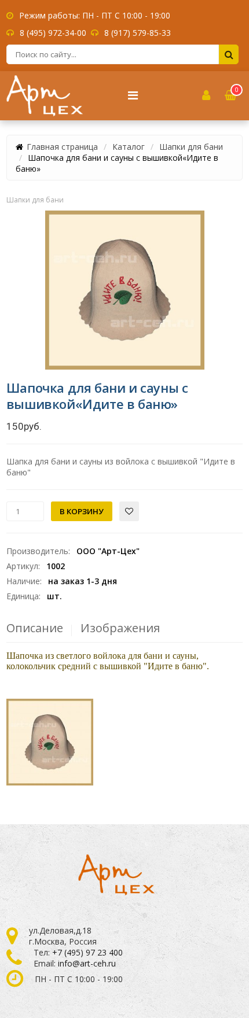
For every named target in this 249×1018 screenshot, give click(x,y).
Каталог (128, 146)
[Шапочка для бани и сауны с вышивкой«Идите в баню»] (124, 290)
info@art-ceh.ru (87, 963)
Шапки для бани (191, 146)
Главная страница (62, 146)
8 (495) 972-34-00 (53, 32)
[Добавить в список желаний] (129, 511)
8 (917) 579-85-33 (137, 32)
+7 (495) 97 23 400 (87, 952)
